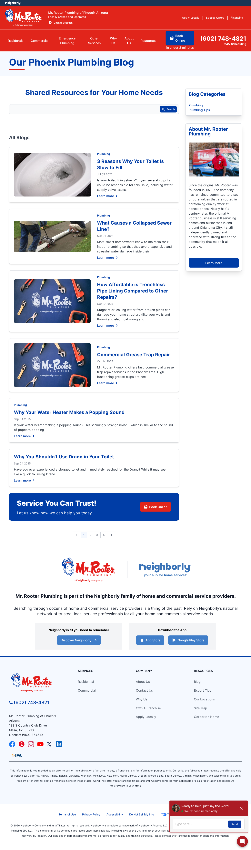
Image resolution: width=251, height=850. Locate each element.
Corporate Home (206, 717)
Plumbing (103, 153)
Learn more (105, 195)
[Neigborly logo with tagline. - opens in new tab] (164, 569)
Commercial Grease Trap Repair (133, 354)
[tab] (67, 40)
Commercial (87, 690)
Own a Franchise (148, 708)
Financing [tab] (237, 17)
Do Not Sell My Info (141, 814)
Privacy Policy (91, 814)
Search (171, 109)
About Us (143, 682)
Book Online (158, 507)
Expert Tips (202, 690)
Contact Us (144, 690)
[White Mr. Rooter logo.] (23, 17)
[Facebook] (12, 744)
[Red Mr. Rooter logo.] (88, 569)
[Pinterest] (21, 744)
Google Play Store (191, 640)
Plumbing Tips (199, 110)
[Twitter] (50, 744)
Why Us (141, 699)
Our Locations (204, 699)
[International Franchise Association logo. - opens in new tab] (16, 756)
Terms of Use (67, 814)
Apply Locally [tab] (190, 17)
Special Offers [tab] (215, 17)
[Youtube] (40, 744)
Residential (86, 682)
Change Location (63, 22)
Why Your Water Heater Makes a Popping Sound (69, 412)
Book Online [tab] (180, 38)
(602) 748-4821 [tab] (223, 38)
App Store (153, 640)
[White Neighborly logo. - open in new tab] (13, 3)
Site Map (200, 708)
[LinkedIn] (59, 744)
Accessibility (114, 814)
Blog (197, 682)
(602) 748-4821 (31, 702)
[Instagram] (31, 744)
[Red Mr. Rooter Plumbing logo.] (38, 682)
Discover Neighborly (76, 640)
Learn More (213, 263)
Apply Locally (146, 717)
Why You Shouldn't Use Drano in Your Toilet (64, 457)
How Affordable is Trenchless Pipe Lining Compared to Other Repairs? (132, 291)
